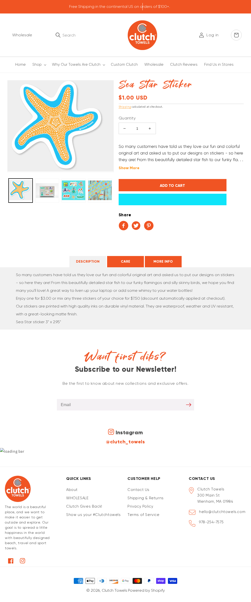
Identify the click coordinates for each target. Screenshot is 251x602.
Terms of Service (143, 514)
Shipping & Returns (145, 498)
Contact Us (138, 489)
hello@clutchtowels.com (222, 512)
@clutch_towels (125, 442)
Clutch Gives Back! (84, 506)
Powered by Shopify (146, 590)
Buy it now (172, 199)
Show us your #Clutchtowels (93, 514)
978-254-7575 (211, 522)
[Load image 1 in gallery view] (21, 191)
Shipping (125, 106)
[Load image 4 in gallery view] (100, 191)
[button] (38, 64)
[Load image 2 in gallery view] (47, 191)
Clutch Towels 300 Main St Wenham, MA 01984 (215, 495)
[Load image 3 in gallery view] (74, 191)
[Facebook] (124, 226)
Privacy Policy (140, 506)
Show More (129, 168)
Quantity (127, 118)
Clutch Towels (114, 590)
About (72, 489)
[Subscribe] (188, 404)
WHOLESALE (77, 498)
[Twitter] (137, 226)
